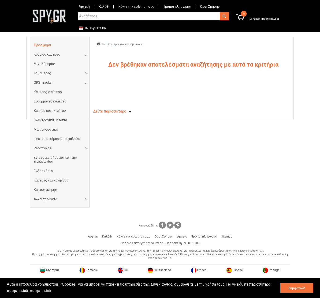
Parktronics (42, 148)
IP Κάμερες (42, 73)
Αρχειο (182, 236)
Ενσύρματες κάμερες (50, 101)
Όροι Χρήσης (210, 6)
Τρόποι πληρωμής (177, 6)
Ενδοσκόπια (43, 171)
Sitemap (226, 236)
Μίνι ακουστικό (46, 129)
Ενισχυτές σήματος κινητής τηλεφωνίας (55, 159)
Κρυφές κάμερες (47, 54)
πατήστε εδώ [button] (40, 291)
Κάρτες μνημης (45, 190)
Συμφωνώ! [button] (296, 288)
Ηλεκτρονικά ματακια (50, 120)
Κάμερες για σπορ (48, 92)
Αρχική (84, 6)
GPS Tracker (43, 82)
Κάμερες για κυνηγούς (51, 180)
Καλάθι (104, 6)
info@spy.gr (95, 28)
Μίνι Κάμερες (44, 64)
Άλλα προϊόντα (45, 199)
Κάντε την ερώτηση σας (136, 6)
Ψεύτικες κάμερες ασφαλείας (57, 139)
